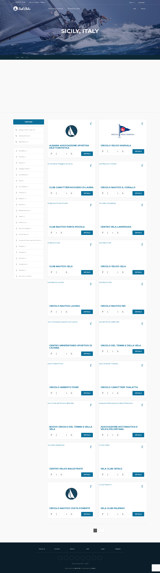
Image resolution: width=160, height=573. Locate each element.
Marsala (22, 157)
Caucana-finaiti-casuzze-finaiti (30, 240)
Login (103, 549)
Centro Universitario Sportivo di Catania (70, 346)
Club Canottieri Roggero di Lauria (71, 187)
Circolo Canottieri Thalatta (119, 387)
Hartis (93, 568)
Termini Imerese (25, 228)
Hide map (28, 122)
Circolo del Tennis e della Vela (121, 345)
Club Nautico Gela (61, 266)
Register (118, 549)
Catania (22, 192)
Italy (22, 57)
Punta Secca (24, 234)
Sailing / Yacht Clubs (27, 130)
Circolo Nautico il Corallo (118, 187)
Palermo (23, 222)
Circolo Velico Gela (113, 266)
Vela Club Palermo (113, 508)
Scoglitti (22, 246)
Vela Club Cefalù (111, 468)
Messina (22, 198)
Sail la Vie (77, 568)
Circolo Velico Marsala (116, 145)
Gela (21, 180)
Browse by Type (74, 8)
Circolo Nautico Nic (113, 306)
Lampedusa (23, 175)
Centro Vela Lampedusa (116, 227)
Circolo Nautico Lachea (64, 306)
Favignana (23, 264)
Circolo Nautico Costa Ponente (69, 508)
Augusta (22, 252)
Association (23, 142)
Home (17, 57)
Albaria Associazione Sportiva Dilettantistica (69, 146)
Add (134, 8)
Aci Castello (23, 186)
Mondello (23, 151)
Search (143, 8)
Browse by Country (55, 8)
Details (87, 154)
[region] (80, 86)
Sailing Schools (24, 136)
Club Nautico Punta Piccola (67, 227)
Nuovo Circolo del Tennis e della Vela (70, 428)
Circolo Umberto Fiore (64, 387)
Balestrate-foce (25, 210)
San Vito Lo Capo (25, 276)
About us (42, 549)
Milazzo (22, 204)
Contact (57, 549)
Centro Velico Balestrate (66, 468)
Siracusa (22, 258)
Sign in (131, 2)
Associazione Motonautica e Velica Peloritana (119, 428)
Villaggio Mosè (24, 169)
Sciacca (22, 163)
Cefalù (22, 216)
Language (141, 2)
